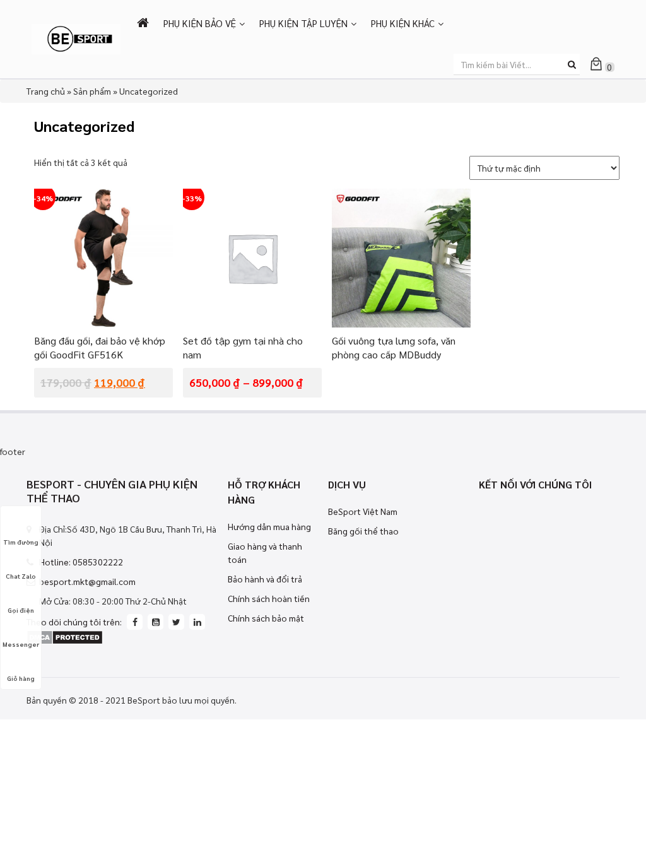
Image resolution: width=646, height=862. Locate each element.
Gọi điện (21, 610)
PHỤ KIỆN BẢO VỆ (199, 23)
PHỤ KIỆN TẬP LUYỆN (303, 23)
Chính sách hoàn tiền (269, 598)
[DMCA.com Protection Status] (64, 636)
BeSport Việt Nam (362, 511)
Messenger (21, 644)
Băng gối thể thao (363, 530)
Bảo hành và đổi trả (265, 578)
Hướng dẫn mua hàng (269, 526)
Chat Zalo (21, 576)
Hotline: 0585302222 (81, 561)
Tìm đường (20, 542)
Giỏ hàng (21, 678)
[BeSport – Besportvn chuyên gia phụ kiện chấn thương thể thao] (76, 38)
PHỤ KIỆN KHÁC (403, 23)
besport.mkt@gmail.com (87, 581)
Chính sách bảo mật (266, 617)
